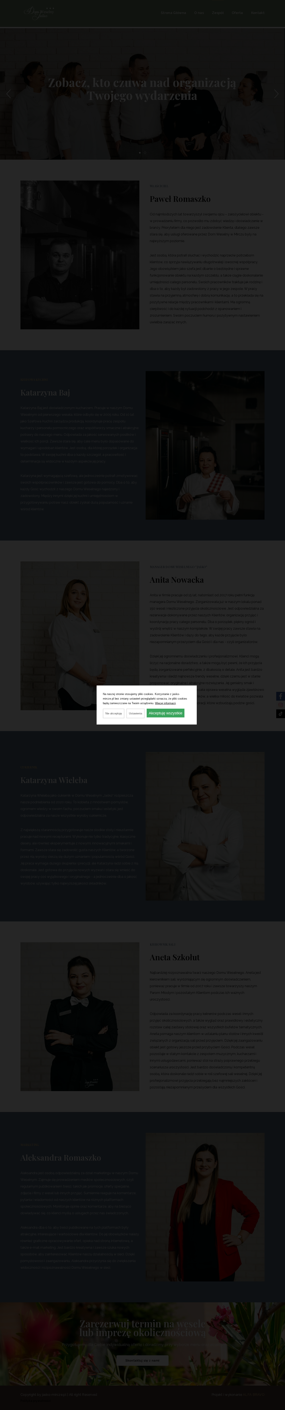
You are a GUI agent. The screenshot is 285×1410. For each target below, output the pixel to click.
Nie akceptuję (113, 713)
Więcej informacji (165, 703)
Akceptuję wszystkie (165, 713)
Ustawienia (135, 713)
